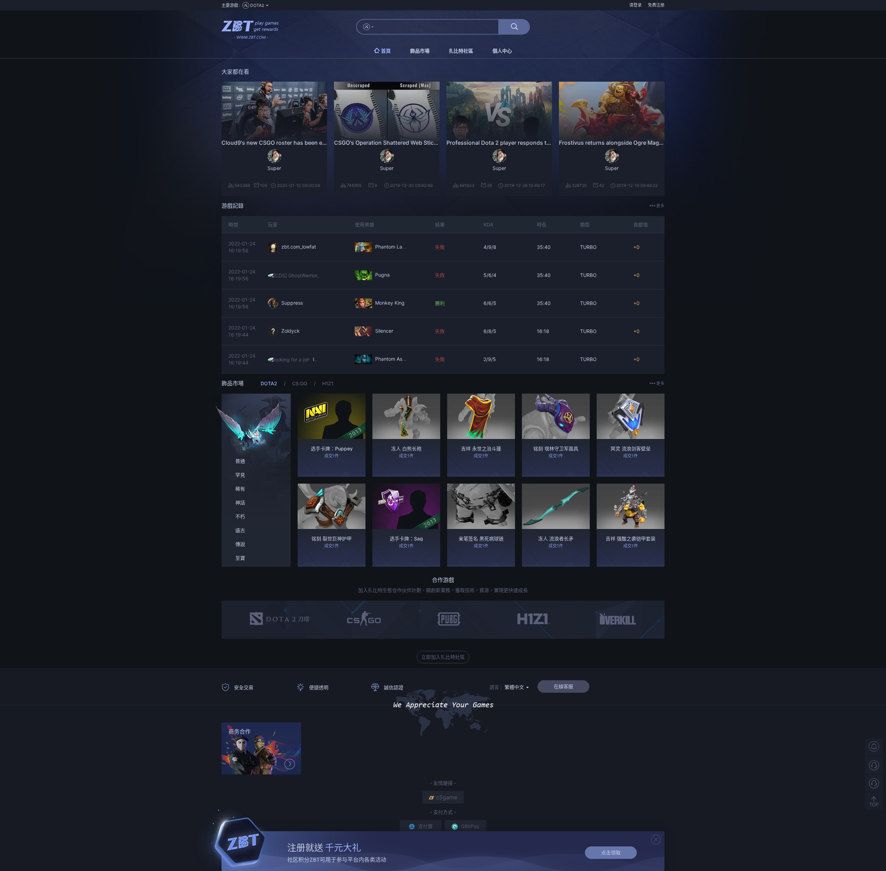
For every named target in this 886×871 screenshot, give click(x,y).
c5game (446, 797)
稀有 (240, 489)
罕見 (240, 475)
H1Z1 (328, 383)
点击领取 (611, 852)
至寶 (240, 558)
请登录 (635, 5)
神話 (240, 502)
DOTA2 (270, 383)
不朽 (240, 516)
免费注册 (656, 5)
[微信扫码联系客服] (874, 783)
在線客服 (563, 686)
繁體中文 (515, 687)
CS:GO (300, 383)
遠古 (240, 530)
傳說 (240, 544)
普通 (240, 461)
